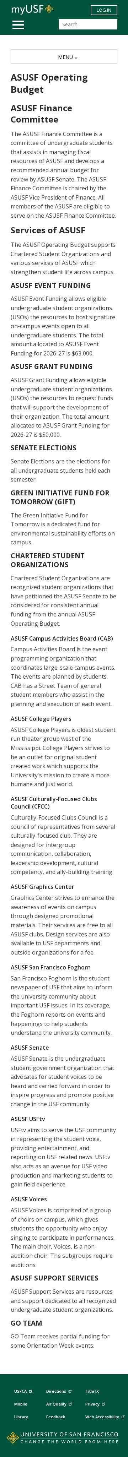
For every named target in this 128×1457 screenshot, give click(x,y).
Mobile (20, 1404)
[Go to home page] (64, 1439)
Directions (56, 1391)
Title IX (92, 1391)
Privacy (92, 1404)
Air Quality (56, 1404)
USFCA (20, 1391)
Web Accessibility (102, 1416)
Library (21, 1416)
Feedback (55, 1416)
